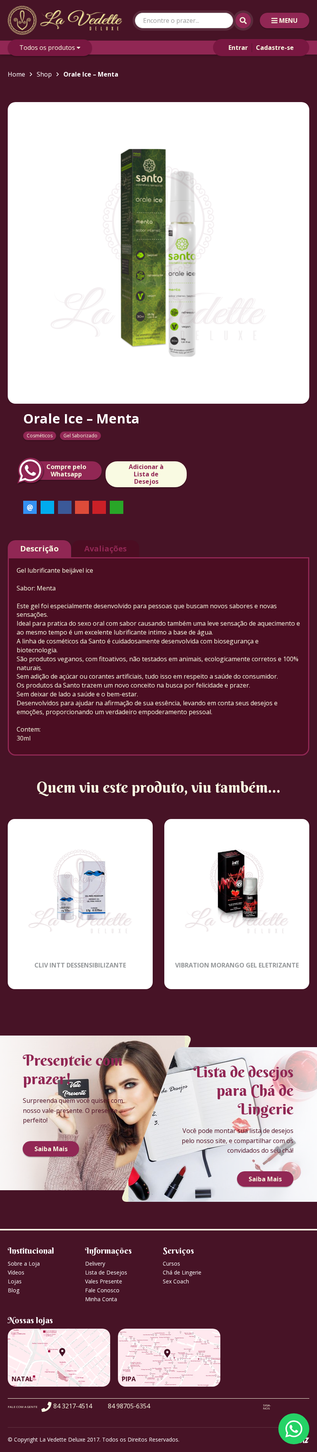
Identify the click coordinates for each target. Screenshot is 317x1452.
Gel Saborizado (80, 435)
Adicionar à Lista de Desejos (146, 474)
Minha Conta (101, 1299)
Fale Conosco (102, 1290)
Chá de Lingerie (182, 1272)
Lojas (15, 1281)
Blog (13, 1290)
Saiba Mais (51, 1149)
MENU (288, 20)
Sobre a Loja (24, 1263)
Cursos (171, 1263)
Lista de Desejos (106, 1272)
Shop (44, 74)
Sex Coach (176, 1281)
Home (16, 74)
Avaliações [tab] (105, 548)
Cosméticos (40, 435)
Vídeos (16, 1272)
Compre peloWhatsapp (66, 470)
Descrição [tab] (39, 548)
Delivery (95, 1263)
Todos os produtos (48, 47)
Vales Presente (103, 1281)
